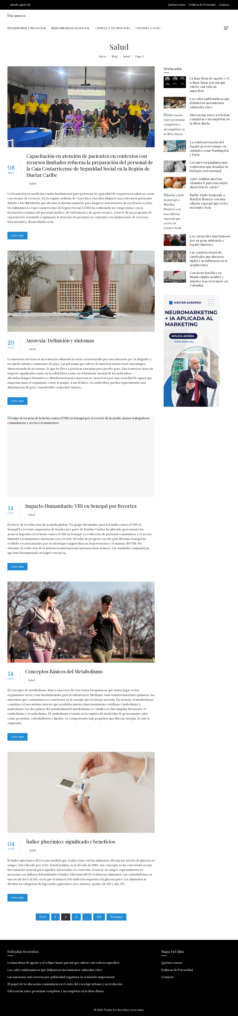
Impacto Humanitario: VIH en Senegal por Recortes (80, 506)
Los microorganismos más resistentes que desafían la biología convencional (209, 166)
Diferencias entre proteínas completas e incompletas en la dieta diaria (210, 119)
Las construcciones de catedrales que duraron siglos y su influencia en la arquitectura (208, 258)
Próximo (116, 917)
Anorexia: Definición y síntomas (60, 340)
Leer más (17, 235)
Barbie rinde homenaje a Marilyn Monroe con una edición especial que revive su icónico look (209, 201)
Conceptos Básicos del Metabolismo (64, 671)
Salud (32, 183)
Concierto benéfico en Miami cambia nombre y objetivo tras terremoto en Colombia (209, 279)
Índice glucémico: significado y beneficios (70, 841)
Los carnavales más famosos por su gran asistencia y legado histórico (210, 240)
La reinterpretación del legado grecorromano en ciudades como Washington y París (209, 148)
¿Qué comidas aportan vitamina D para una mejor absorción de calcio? (209, 183)
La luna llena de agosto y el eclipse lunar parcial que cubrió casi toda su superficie (209, 84)
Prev (42, 917)
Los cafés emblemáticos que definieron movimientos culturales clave (209, 103)
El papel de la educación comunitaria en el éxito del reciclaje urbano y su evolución (64, 984)
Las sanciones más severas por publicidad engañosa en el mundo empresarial (60, 977)
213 (99, 917)
